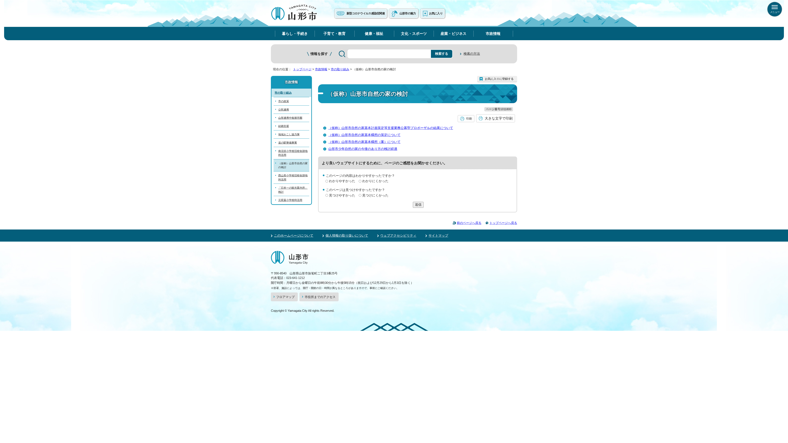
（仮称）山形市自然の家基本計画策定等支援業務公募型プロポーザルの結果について (390, 128)
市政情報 (493, 33)
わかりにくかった (375, 181)
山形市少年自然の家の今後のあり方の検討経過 (362, 149)
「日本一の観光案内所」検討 (293, 189)
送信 (418, 204)
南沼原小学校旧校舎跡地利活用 (293, 153)
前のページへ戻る (469, 223)
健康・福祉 (374, 33)
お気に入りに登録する (499, 78)
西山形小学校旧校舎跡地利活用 (293, 177)
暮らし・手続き (295, 33)
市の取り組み (340, 69)
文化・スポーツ (414, 33)
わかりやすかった (342, 181)
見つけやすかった (342, 195)
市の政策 (283, 101)
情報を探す (319, 54)
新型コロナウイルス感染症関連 (366, 13)
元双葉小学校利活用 (290, 200)
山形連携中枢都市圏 (290, 117)
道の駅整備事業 (287, 142)
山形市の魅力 (408, 13)
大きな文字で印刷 (499, 118)
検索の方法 (472, 53)
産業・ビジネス (453, 33)
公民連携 (283, 109)
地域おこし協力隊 (289, 134)
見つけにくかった (375, 195)
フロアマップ (285, 297)
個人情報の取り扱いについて (346, 235)
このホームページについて (293, 235)
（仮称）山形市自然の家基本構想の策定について (364, 135)
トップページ (302, 69)
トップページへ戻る (503, 223)
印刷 (469, 118)
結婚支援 (283, 126)
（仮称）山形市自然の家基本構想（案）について (364, 142)
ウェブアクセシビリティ (398, 235)
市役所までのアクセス (320, 297)
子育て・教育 (334, 33)
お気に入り (436, 13)
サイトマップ (438, 235)
